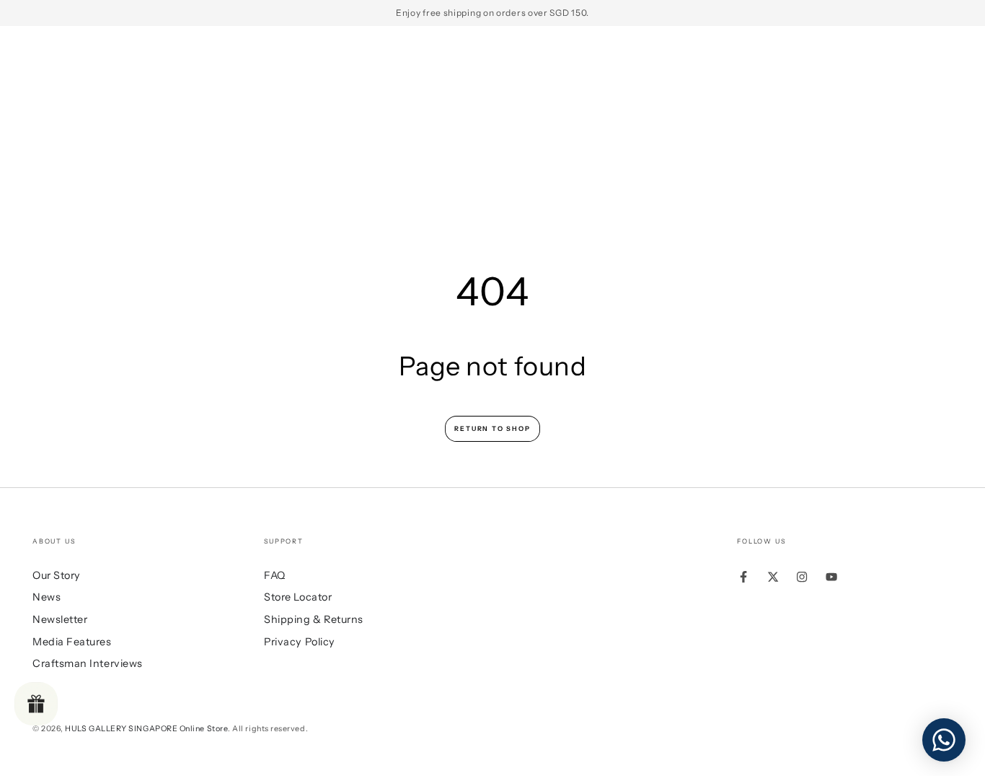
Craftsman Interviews (87, 663)
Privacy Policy (299, 641)
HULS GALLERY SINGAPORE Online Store (146, 728)
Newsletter (59, 619)
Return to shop (492, 428)
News (46, 596)
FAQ (275, 575)
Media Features (72, 641)
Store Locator (298, 596)
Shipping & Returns (313, 619)
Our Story (56, 575)
